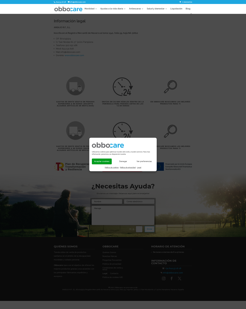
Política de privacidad (128, 167)
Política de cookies (112, 167)
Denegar (123, 161)
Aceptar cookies (101, 161)
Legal (139, 167)
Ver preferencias (144, 161)
